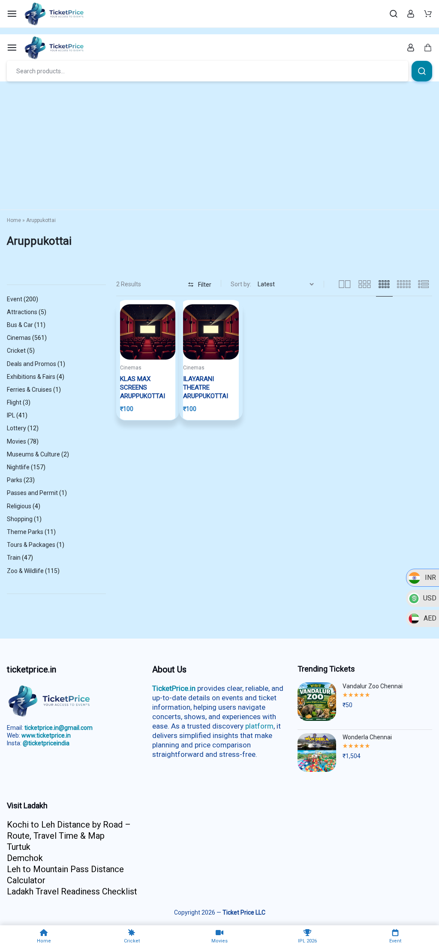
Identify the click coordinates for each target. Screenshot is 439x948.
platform (259, 726)
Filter (204, 284)
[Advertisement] (219, 146)
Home (14, 220)
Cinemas (130, 368)
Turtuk (18, 847)
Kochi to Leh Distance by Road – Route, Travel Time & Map (69, 830)
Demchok (25, 858)
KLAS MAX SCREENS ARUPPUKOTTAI (142, 387)
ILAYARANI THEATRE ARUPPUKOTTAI (205, 387)
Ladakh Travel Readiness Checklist (72, 891)
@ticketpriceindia (46, 743)
